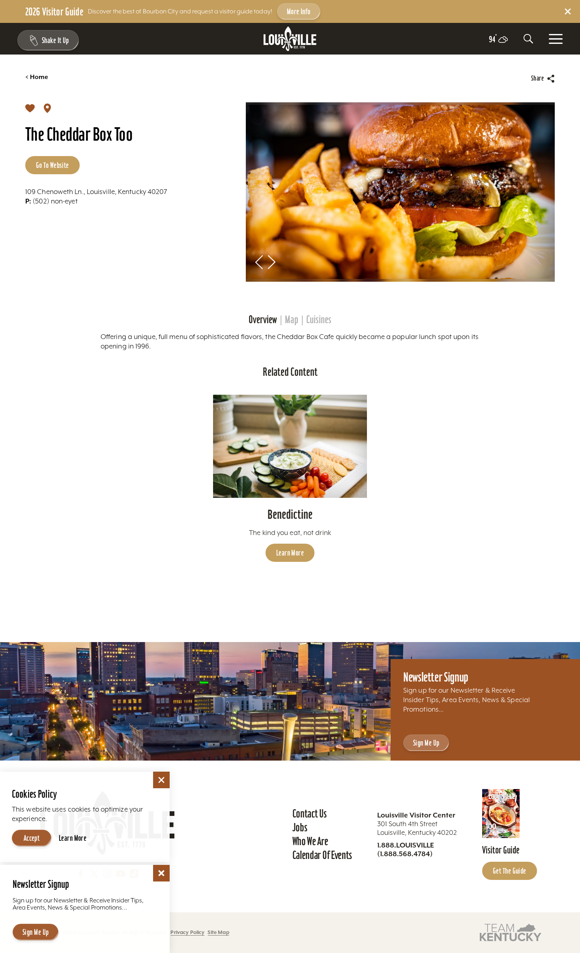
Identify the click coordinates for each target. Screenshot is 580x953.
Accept (32, 838)
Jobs (299, 827)
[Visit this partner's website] (510, 932)
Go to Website (52, 165)
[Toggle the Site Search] (528, 39)
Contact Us (309, 813)
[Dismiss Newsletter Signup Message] (161, 873)
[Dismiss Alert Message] (567, 11)
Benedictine (290, 514)
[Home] (290, 38)
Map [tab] (291, 320)
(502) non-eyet (51, 201)
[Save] (30, 107)
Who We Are (310, 841)
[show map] (47, 107)
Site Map (218, 932)
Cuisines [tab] (318, 320)
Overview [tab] (263, 320)
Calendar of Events (322, 855)
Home (36, 77)
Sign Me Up (426, 742)
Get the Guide (509, 870)
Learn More (290, 552)
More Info (299, 11)
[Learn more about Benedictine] (290, 446)
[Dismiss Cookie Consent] (161, 780)
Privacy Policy (187, 932)
